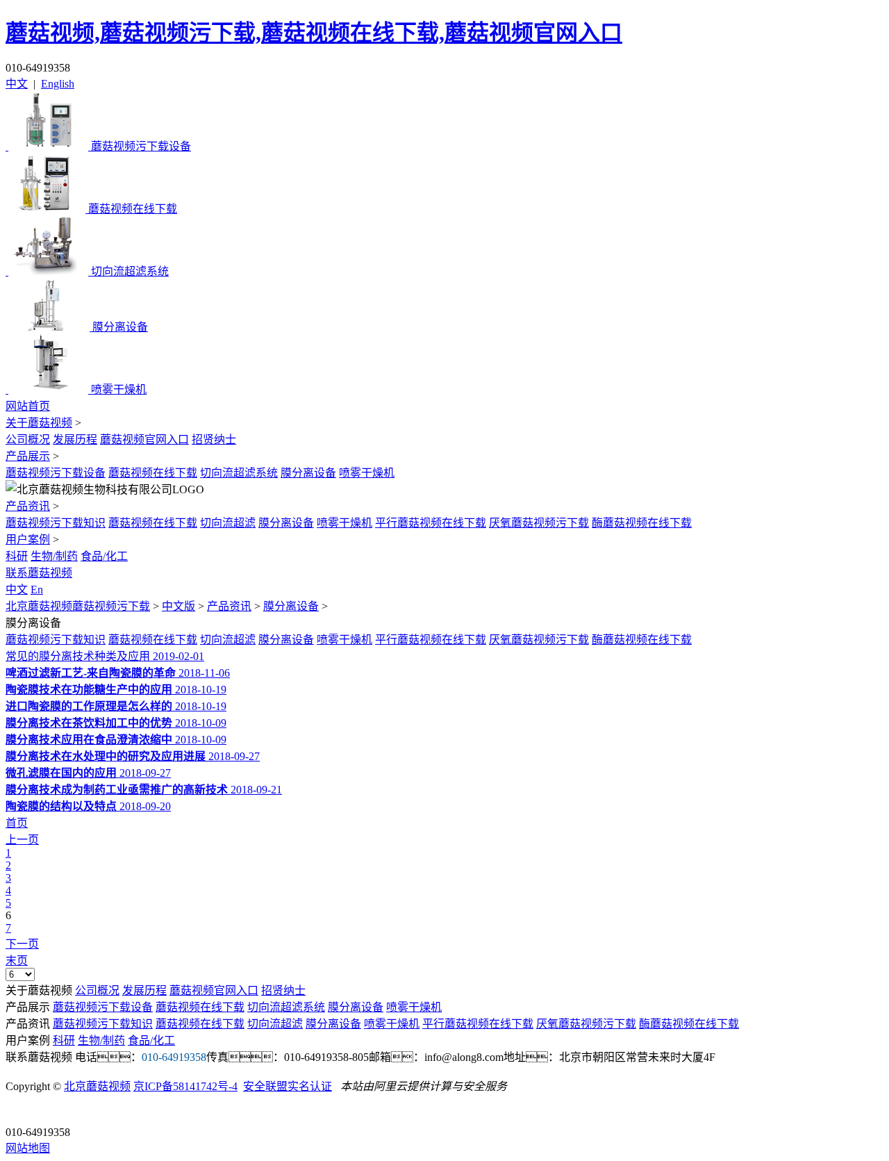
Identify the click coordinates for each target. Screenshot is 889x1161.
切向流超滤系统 (239, 473)
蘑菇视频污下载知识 (56, 523)
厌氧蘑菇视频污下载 (539, 523)
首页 (17, 823)
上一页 (22, 840)
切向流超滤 (228, 523)
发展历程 (75, 439)
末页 (17, 960)
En (37, 589)
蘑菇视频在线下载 (152, 473)
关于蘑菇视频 (39, 423)
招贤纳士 (214, 439)
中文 (17, 84)
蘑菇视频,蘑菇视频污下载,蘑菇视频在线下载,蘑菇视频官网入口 (314, 32)
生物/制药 (54, 556)
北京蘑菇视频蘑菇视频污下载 (78, 606)
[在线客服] (21, 1110)
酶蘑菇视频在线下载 (642, 523)
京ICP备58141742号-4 (185, 1086)
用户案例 (28, 539)
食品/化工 (104, 556)
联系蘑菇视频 (39, 573)
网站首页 (28, 406)
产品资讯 (28, 506)
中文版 (178, 606)
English (57, 84)
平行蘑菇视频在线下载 (430, 523)
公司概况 (28, 439)
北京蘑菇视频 (97, 1086)
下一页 (22, 944)
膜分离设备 (308, 473)
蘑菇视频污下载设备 (56, 473)
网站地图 (28, 1148)
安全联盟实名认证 (287, 1086)
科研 (17, 556)
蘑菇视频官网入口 (144, 439)
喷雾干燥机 (366, 473)
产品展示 (28, 456)
